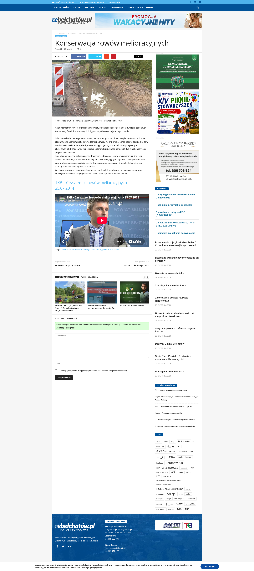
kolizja (180, 457)
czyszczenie (92, 249)
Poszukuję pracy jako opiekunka (174, 204)
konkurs (159, 463)
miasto (180, 472)
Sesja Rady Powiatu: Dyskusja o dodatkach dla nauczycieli (173, 357)
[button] (197, 7)
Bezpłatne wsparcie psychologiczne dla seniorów (101, 306)
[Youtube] (200, 2)
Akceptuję (209, 566)
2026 (166, 442)
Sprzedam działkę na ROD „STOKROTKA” (170, 214)
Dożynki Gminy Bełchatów (169, 344)
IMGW (172, 457)
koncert (188, 457)
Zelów (179, 509)
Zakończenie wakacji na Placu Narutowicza (171, 299)
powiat (105, 249)
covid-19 (160, 446)
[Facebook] (191, 2)
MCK (173, 472)
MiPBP (188, 472)
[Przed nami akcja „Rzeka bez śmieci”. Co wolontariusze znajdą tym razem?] (70, 292)
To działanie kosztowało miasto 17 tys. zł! (176, 406)
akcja (173, 442)
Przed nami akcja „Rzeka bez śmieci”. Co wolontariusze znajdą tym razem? (68, 308)
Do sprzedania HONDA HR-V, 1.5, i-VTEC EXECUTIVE (175, 224)
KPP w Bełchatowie (167, 468)
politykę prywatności (162, 565)
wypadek (160, 509)
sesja (168, 499)
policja (171, 494)
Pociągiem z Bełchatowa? (169, 371)
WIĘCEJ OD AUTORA (89, 277)
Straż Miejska (178, 498)
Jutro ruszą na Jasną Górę (172, 413)
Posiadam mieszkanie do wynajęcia (175, 233)
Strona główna (60, 33)
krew (192, 468)
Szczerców (191, 499)
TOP (169, 504)
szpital (159, 504)
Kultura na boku (162, 472)
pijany (188, 489)
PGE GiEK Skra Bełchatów (168, 480)
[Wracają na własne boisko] (134, 292)
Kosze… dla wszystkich (136, 265)
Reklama (90, 7)
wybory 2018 (190, 504)
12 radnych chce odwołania (170, 285)
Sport (76, 7)
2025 (158, 442)
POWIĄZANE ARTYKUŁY (67, 277)
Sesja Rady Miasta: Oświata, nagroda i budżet (176, 330)
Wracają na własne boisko (132, 305)
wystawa (171, 509)
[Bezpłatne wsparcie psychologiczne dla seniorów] (102, 292)
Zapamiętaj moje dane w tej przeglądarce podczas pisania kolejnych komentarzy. (92, 371)
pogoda (159, 494)
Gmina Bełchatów (185, 451)
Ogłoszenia (114, 2)
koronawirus (174, 462)
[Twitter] (195, 2)
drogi (100, 249)
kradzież (184, 468)
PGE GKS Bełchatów (163, 484)
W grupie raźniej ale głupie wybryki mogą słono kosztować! (174, 314)
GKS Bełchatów (165, 451)
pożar (188, 494)
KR (61, 49)
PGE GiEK (167, 476)
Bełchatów (75, 249)
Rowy (83, 249)
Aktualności (61, 7)
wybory (180, 504)
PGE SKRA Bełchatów (169, 488)
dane (170, 446)
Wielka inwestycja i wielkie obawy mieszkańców (176, 420)
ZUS (187, 509)
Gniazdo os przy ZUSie (67, 265)
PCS (158, 476)
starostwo (114, 249)
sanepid (159, 499)
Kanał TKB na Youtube (140, 7)
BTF (194, 441)
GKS (178, 446)
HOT (161, 457)
